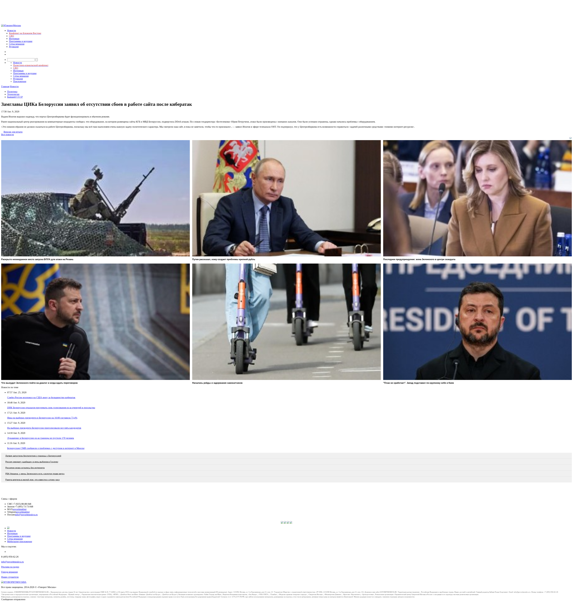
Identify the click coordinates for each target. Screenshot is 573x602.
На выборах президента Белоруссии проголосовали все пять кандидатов (44, 428)
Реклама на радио (10, 567)
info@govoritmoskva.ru (26, 514)
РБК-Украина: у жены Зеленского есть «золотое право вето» (35, 473)
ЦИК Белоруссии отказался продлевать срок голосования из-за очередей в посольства (51, 407)
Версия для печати (13, 132)
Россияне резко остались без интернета (25, 467)
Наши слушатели (10, 577)
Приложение (19, 81)
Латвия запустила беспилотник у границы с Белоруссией (33, 456)
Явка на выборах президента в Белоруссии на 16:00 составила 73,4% (42, 418)
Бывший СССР (15, 97)
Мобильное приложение (19, 541)
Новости (11, 30)
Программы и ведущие (20, 41)
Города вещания (9, 572)
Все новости (7, 134)
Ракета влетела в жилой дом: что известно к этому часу (32, 479)
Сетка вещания (16, 44)
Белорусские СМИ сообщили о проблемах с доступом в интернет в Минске (45, 448)
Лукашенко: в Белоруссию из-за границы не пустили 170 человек (40, 438)
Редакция (14, 46)
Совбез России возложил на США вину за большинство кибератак (41, 397)
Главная (5, 86)
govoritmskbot (19, 509)
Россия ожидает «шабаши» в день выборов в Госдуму (31, 462)
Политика (12, 91)
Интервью (14, 38)
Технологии (13, 94)
